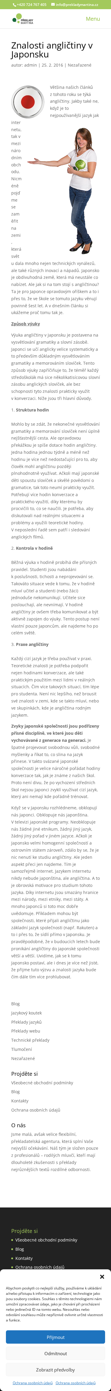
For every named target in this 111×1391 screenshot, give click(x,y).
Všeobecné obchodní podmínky (42, 1083)
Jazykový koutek (26, 1013)
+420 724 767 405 (31, 4)
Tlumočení (21, 1049)
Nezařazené (79, 65)
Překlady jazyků (26, 1022)
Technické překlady (30, 1040)
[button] (102, 1277)
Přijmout (56, 1337)
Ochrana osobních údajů (33, 1382)
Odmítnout (55, 1353)
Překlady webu (25, 1031)
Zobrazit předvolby (55, 1370)
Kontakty (19, 1101)
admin (30, 65)
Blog (15, 1003)
